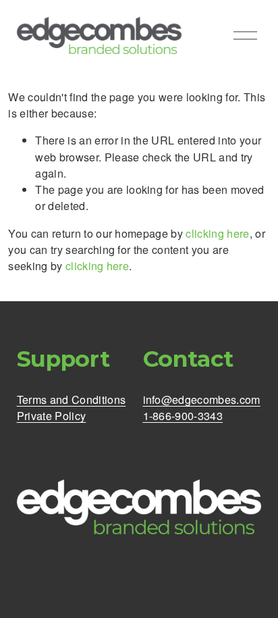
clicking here (217, 233)
